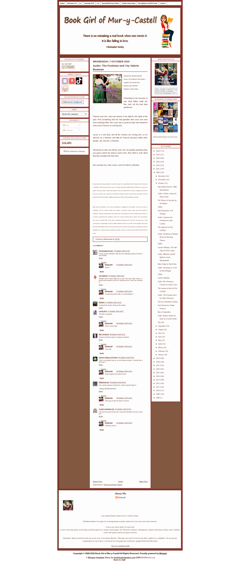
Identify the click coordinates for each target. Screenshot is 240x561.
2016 (158, 369)
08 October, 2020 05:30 (126, 357)
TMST (160, 207)
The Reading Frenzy (106, 251)
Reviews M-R (89, 3)
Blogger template (96, 558)
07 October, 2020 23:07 (116, 311)
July (160, 333)
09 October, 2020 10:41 (124, 323)
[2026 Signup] (74, 151)
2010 (158, 390)
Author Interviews (129, 3)
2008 (158, 398)
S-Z (98, 3)
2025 (158, 155)
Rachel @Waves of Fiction (108, 357)
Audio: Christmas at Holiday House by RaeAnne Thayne (168, 237)
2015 (158, 373)
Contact (163, 3)
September (162, 326)
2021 (158, 169)
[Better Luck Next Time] (166, 108)
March (160, 347)
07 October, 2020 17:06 (122, 251)
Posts (67, 125)
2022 (158, 165)
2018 (158, 362)
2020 (158, 172)
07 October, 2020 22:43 (124, 265)
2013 (158, 380)
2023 (158, 162)
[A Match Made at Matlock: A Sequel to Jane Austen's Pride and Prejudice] (171, 116)
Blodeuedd (108, 265)
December (162, 176)
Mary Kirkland (104, 334)
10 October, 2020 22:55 (124, 423)
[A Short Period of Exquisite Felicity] (156, 116)
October (161, 183)
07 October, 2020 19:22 (113, 302)
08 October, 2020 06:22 (118, 382)
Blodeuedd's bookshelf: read (166, 99)
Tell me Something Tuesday (168, 302)
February (161, 351)
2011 (158, 387)
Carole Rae (103, 311)
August (161, 329)
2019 (158, 358)
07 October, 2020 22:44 (124, 291)
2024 (158, 158)
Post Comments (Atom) (113, 485)
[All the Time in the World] (166, 123)
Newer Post (97, 482)
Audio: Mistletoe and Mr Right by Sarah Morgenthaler (166, 257)
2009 (158, 394)
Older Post (143, 482)
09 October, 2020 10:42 (124, 398)
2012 (158, 383)
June (160, 337)
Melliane (102, 302)
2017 (158, 365)
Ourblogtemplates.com (125, 558)
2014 (158, 376)
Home (62, 3)
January (161, 355)
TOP (123, 560)
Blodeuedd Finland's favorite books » (165, 138)
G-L (80, 3)
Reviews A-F (72, 3)
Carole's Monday (164, 278)
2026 (158, 151)
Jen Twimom (103, 276)
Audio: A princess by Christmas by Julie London (165, 220)
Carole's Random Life (106, 409)
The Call (161, 322)
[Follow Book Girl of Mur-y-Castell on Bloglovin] (73, 103)
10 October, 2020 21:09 (123, 409)
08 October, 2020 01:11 (117, 334)
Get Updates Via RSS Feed (147, 3)
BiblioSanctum (104, 382)
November (162, 180)
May (160, 340)
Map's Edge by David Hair (167, 264)
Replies (103, 263)
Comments (69, 130)
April (160, 344)
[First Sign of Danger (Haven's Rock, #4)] (171, 108)
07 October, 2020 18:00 (116, 276)
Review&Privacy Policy (110, 3)
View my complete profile (120, 546)
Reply (101, 258)
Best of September (164, 312)
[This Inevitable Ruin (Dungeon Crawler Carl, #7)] (156, 123)
